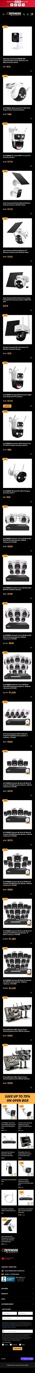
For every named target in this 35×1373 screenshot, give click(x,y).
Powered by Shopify (23, 1365)
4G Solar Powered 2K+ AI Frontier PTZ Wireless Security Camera (15, 348)
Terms (14, 1327)
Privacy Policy (6, 1327)
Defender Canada (14, 1365)
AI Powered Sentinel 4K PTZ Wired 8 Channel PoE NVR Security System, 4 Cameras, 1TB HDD (15, 735)
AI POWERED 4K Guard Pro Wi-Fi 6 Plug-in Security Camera (16, 492)
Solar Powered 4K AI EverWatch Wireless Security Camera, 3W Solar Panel (16, 204)
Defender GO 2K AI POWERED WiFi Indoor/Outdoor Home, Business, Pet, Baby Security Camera (15, 60)
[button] (3, 14)
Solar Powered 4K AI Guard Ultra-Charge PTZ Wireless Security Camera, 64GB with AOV (17, 299)
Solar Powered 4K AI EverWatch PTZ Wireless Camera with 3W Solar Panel (15, 251)
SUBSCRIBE (17, 1348)
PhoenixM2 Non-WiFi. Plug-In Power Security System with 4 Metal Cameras (16, 1078)
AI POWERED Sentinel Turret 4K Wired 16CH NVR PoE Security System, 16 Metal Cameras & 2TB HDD (16, 686)
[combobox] (4, 1331)
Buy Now (7, 406)
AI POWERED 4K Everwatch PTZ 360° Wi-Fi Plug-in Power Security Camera (16, 109)
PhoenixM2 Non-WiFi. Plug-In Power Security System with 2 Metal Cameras (16, 1030)
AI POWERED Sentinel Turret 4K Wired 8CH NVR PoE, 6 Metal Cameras (17, 589)
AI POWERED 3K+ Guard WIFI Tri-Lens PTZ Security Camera (16, 156)
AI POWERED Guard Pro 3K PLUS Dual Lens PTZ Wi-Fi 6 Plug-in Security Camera (17, 444)
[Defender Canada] (9, 1253)
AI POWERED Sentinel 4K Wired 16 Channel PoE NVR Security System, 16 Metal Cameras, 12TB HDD (17, 982)
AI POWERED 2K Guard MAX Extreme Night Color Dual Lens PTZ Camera (17, 395)
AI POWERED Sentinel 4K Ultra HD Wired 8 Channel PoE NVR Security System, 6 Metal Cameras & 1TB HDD (17, 834)
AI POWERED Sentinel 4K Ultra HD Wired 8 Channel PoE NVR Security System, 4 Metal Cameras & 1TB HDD (17, 785)
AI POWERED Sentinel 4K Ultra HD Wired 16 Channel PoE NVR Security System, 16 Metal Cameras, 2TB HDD (17, 932)
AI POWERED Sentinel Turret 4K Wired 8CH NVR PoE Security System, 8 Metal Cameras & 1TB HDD (17, 637)
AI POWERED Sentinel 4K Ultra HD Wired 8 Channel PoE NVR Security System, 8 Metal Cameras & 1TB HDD (17, 883)
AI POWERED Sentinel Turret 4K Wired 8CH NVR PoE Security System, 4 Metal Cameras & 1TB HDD (17, 540)
